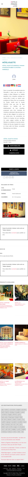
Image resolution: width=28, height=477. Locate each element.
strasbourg (4, 431)
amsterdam (12, 409)
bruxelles (18, 412)
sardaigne (14, 429)
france (4, 57)
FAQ (10, 468)
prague (15, 426)
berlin (3, 412)
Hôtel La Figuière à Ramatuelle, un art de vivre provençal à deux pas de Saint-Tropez (13, 443)
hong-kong (11, 417)
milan (3, 424)
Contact (19, 468)
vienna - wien (20, 431)
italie (21, 417)
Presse (14, 468)
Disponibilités (14, 145)
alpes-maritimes (5, 409)
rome (3, 429)
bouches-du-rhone (16, 57)
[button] (2, 4)
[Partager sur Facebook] (4, 177)
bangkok (18, 409)
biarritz (7, 412)
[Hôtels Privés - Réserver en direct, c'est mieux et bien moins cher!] (14, 4)
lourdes (19, 419)
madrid (3, 422)
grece (19, 414)
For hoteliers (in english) (14, 470)
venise (14, 431)
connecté (13, 232)
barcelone (24, 409)
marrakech (14, 422)
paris (21, 424)
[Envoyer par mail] (10, 177)
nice (17, 424)
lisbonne (9, 419)
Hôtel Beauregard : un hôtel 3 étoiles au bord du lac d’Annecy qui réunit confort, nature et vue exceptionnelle (13, 454)
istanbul (16, 417)
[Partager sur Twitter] (7, 177)
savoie (18, 429)
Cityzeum (8, 475)
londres (14, 419)
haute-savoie (4, 417)
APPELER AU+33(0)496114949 (14, 173)
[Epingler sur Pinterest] (12, 177)
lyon (23, 419)
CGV (24, 468)
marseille (5, 59)
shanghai (23, 429)
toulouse (10, 431)
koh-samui (4, 419)
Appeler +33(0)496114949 (14, 152)
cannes (22, 412)
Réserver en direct (6, 292)
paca (9, 57)
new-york (13, 424)
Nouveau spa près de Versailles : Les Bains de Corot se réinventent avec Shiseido (13, 438)
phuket (3, 426)
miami (24, 422)
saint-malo (7, 429)
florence (15, 414)
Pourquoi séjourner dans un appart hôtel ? (12, 459)
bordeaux (12, 412)
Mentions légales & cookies (14, 469)
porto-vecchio (9, 426)
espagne (10, 414)
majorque (8, 422)
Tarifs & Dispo (14, 169)
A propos (5, 468)
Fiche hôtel (7, 297)
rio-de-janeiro (21, 426)
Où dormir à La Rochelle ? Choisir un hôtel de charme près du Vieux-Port (13, 448)
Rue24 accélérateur (17, 475)
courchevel (4, 414)
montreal (7, 424)
